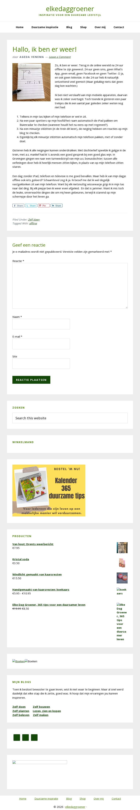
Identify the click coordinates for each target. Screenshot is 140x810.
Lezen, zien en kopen (47, 711)
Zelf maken (40, 715)
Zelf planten (20, 711)
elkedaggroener (70, 8)
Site (14, 356)
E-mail (17, 336)
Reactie (18, 261)
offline (33, 223)
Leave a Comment (60, 57)
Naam (17, 317)
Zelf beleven (20, 715)
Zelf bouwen (41, 706)
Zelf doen (34, 219)
